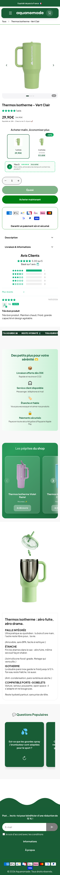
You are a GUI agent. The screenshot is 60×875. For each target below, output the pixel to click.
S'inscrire (52, 827)
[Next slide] (53, 65)
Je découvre (22, 508)
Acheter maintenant (30, 199)
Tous (4, 21)
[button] (10, 13)
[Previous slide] (6, 65)
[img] (8, 299)
